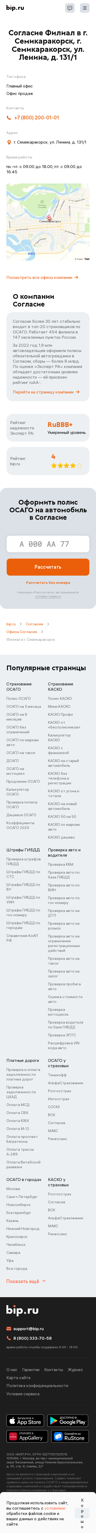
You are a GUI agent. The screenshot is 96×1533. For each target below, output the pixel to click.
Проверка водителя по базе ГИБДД (65, 1024)
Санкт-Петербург (22, 1196)
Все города (16, 1268)
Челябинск (16, 1244)
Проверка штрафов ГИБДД (23, 861)
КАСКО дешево (61, 837)
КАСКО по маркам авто (64, 827)
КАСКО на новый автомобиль (62, 806)
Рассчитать (48, 567)
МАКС (53, 1130)
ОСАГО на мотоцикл (15, 771)
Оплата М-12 (17, 1128)
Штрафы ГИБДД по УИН (23, 899)
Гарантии (30, 1369)
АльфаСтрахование (65, 1082)
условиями (55, 1508)
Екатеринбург (18, 1212)
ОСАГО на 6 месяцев (16, 717)
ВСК (51, 1114)
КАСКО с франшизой (58, 750)
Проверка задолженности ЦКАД (21, 1092)
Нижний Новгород (22, 1228)
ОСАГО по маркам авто (22, 742)
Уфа (10, 1260)
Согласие (34, 624)
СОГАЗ (54, 1106)
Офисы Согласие (21, 631)
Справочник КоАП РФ (22, 938)
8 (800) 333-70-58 (32, 1338)
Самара (13, 1252)
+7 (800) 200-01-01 (36, 118)
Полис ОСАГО (18, 698)
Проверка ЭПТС (62, 1035)
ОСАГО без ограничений (17, 729)
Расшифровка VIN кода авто (63, 1045)
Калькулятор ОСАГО (17, 792)
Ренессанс (57, 1138)
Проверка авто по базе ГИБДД (64, 874)
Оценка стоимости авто (65, 999)
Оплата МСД (18, 1104)
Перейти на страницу (43, 392)
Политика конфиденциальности (37, 1385)
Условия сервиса (22, 1393)
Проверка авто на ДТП (63, 913)
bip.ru (11, 624)
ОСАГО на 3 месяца (23, 706)
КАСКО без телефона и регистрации (59, 778)
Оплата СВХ (17, 1112)
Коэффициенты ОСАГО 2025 (20, 825)
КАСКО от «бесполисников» (64, 725)
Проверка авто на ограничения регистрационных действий (64, 943)
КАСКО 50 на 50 (62, 816)
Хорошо (82, 1513)
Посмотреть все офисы (39, 277)
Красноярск (16, 1236)
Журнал (75, 1369)
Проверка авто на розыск (63, 926)
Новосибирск (18, 1204)
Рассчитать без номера (48, 582)
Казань (12, 1220)
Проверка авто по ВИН (64, 887)
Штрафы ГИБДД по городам (23, 925)
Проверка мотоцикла (58, 1012)
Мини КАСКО (59, 706)
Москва (13, 1188)
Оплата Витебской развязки (23, 1164)
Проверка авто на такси (63, 961)
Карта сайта (18, 1377)
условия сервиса (48, 596)
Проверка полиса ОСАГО (21, 804)
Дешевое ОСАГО (21, 814)
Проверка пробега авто (64, 986)
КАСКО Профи (60, 714)
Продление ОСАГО (23, 781)
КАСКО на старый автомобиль (63, 763)
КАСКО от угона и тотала (63, 793)
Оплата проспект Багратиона (22, 1139)
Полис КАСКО (60, 698)
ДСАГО (12, 760)
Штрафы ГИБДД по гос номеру (23, 912)
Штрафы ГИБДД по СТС (23, 874)
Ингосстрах (58, 1098)
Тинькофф (57, 1075)
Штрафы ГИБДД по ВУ (23, 887)
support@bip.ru (28, 1328)
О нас (11, 1369)
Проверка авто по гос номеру (64, 900)
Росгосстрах (59, 1090)
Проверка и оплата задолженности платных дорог (23, 1074)
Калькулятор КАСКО (59, 737)
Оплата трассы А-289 (20, 1152)
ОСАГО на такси (20, 752)
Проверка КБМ (60, 864)
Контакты (53, 1369)
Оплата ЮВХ (17, 1120)
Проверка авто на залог (63, 973)
